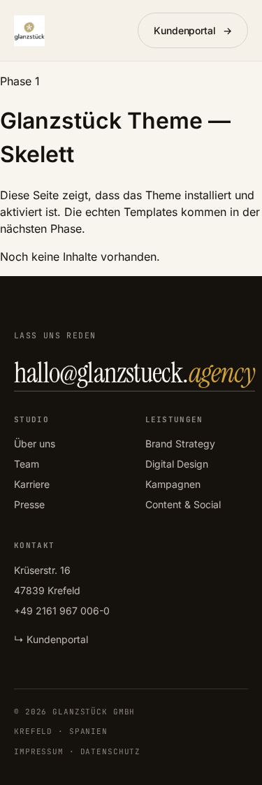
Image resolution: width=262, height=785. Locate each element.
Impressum (39, 751)
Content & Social (183, 504)
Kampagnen (173, 484)
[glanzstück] (29, 30)
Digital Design (176, 464)
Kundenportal (193, 30)
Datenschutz (110, 751)
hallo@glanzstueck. (134, 372)
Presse (29, 504)
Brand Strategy (180, 443)
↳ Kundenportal (51, 639)
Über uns (34, 443)
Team (26, 464)
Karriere (32, 484)
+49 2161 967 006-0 (62, 611)
